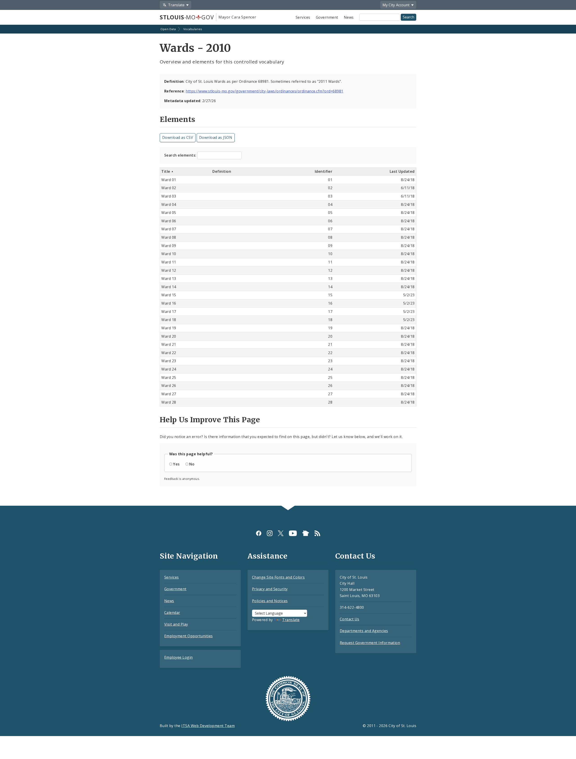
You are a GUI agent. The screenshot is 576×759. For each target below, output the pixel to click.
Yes (176, 464)
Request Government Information (370, 642)
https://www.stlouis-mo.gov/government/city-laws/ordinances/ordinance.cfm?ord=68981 (264, 91)
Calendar (172, 612)
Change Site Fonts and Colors (278, 577)
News (349, 17)
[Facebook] (258, 533)
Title (166, 171)
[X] (281, 533)
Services (303, 17)
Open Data (168, 29)
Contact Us (349, 619)
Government (327, 17)
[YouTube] (293, 533)
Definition (221, 171)
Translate (290, 619)
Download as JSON (215, 137)
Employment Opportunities (188, 635)
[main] (288, 266)
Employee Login (178, 657)
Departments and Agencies (364, 630)
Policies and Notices (270, 600)
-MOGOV (187, 17)
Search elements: (180, 155)
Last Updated (402, 171)
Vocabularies (192, 29)
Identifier (324, 171)
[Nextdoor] (305, 533)
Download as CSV (177, 137)
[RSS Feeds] (317, 533)
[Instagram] (269, 533)
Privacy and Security (270, 588)
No (191, 464)
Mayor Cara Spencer (237, 17)
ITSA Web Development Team (208, 725)
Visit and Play (176, 624)
